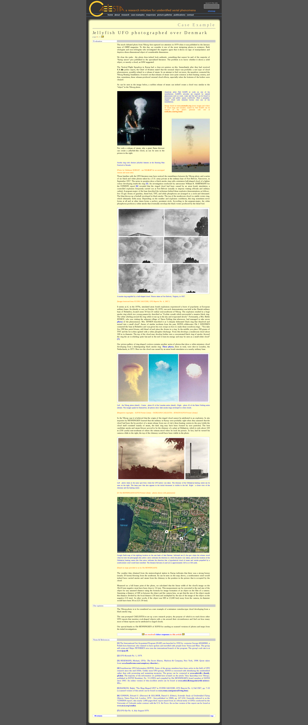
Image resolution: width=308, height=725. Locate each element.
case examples (138, 15)
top (212, 716)
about (117, 15)
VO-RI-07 (148, 170)
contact (190, 15)
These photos (168, 347)
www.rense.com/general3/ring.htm (173, 690)
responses (151, 15)
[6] (137, 186)
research (125, 15)
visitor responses (162, 634)
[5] (147, 183)
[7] (118, 339)
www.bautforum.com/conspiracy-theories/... (140, 663)
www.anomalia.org (184, 106)
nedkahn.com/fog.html (173, 112)
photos (120, 322)
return (98, 716)
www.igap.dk (122, 651)
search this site (212, 3)
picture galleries (164, 15)
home (110, 15)
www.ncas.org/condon (126, 705)
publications (179, 15)
